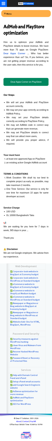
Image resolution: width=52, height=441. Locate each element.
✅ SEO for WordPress (20, 404)
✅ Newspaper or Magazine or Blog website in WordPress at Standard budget (24, 315)
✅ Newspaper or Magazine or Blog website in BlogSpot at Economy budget (24, 306)
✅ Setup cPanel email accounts (25, 381)
